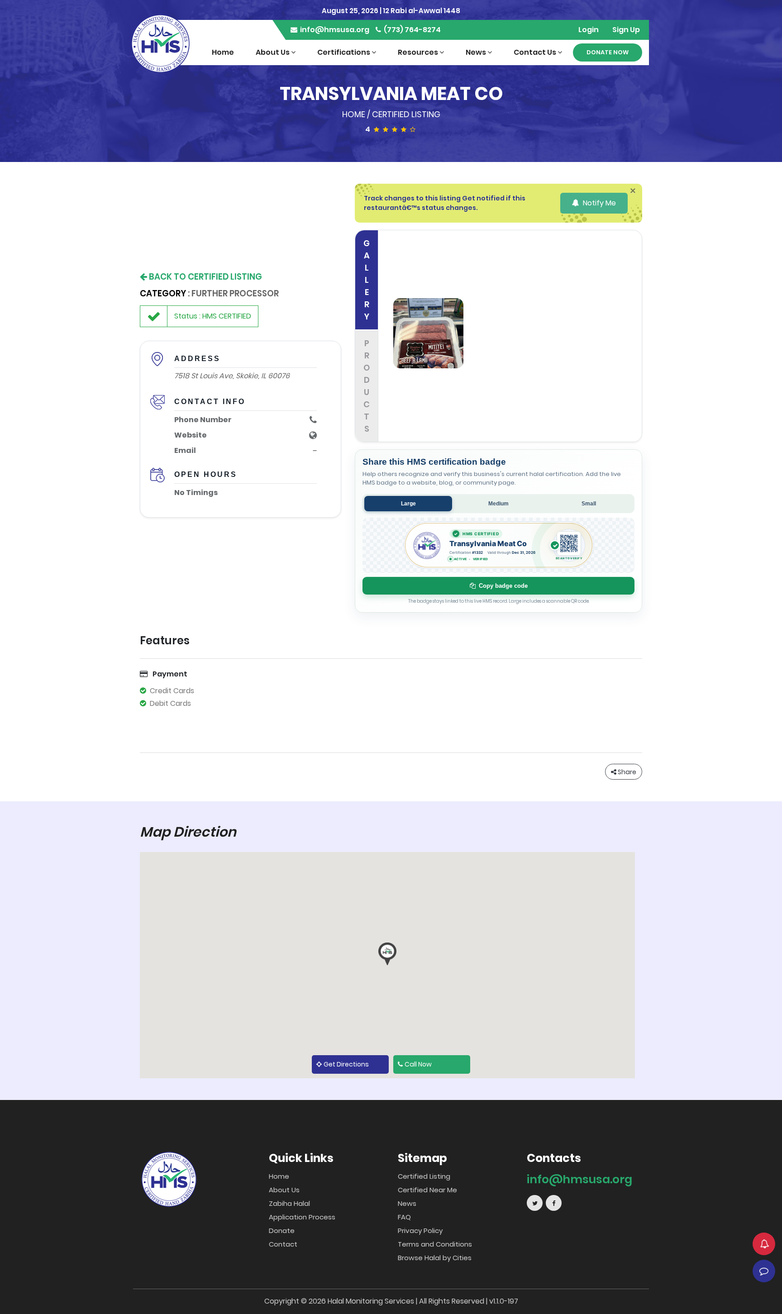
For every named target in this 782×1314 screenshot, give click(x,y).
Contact (283, 1244)
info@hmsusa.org (334, 29)
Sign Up (626, 29)
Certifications (344, 52)
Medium (498, 503)
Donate (282, 1230)
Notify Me (598, 203)
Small (589, 503)
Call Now (418, 1064)
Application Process (302, 1217)
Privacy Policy (420, 1230)
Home (223, 52)
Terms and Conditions (435, 1244)
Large (408, 503)
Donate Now (607, 52)
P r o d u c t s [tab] (366, 386)
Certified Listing (406, 114)
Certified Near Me (427, 1190)
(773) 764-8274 (411, 29)
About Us (273, 52)
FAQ (404, 1217)
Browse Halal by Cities (435, 1257)
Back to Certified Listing (204, 276)
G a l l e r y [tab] (366, 280)
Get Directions (346, 1064)
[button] (387, 954)
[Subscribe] (764, 1244)
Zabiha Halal (289, 1203)
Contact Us (536, 52)
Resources (418, 52)
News (476, 52)
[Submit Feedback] (764, 1271)
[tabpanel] (513, 336)
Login (588, 29)
